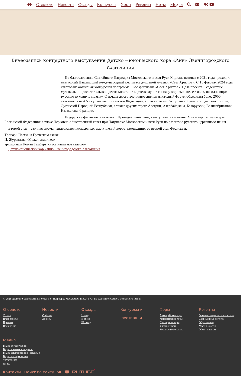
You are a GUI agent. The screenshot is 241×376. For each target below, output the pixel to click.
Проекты (8, 322)
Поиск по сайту (39, 372)
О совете (44, 4)
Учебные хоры (168, 325)
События (47, 315)
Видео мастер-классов (15, 356)
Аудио (6, 363)
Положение (9, 325)
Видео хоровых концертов (18, 349)
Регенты (143, 4)
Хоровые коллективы (171, 329)
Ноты (161, 4)
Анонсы (46, 318)
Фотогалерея (10, 359)
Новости (66, 4)
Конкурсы (106, 4)
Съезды (85, 4)
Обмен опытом (207, 329)
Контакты (12, 372)
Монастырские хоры (171, 318)
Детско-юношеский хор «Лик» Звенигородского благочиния (54, 149)
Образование (206, 322)
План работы (10, 318)
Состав (7, 315)
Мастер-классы (207, 325)
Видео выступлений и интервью (21, 352)
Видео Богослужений (15, 345)
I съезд (85, 315)
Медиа (176, 4)
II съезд (85, 318)
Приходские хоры (169, 322)
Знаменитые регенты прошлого (216, 315)
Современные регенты (211, 318)
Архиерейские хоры (171, 315)
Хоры (126, 4)
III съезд (86, 322)
